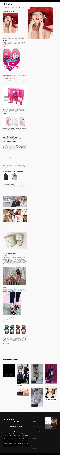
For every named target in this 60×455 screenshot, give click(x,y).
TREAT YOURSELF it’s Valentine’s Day (51, 399)
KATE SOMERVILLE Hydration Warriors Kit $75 (9, 78)
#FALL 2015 (10, 436)
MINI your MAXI (35, 438)
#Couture (14, 435)
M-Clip (21, 145)
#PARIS (23, 441)
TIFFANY (4, 46)
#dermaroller (19, 392)
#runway (10, 443)
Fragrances (12, 7)
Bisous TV (35, 4)
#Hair (11, 440)
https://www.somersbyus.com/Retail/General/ (9, 317)
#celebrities (19, 433)
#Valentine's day (15, 359)
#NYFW (20, 441)
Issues (39, 4)
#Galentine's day (5, 359)
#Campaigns (15, 433)
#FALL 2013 (5, 436)
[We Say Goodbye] (56, 14)
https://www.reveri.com (6, 343)
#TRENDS (5, 446)
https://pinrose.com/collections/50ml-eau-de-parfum (13, 138)
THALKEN (4, 226)
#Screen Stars (15, 443)
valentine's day (20, 7)
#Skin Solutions (19, 394)
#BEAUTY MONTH (9, 433)
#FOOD (26, 438)
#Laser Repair (19, 393)
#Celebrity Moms (24, 433)
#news (5, 441)
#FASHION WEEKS (18, 436)
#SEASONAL (19, 443)
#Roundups (10, 359)
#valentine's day (15, 446)
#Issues (26, 440)
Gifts (16, 7)
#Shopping (23, 443)
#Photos (26, 441)
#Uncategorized (9, 446)
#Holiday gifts (22, 440)
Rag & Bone (33, 385)
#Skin (27, 443)
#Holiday (18, 440)
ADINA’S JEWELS (5, 191)
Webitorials (31, 4)
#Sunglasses (19, 382)
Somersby (9, 289)
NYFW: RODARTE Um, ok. (35, 408)
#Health (14, 440)
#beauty (5, 433)
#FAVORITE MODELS (15, 438)
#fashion (13, 436)
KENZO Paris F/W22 (35, 448)
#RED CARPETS (6, 443)
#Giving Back (8, 440)
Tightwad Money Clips (13, 148)
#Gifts (4, 440)
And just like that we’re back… (36, 445)
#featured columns (22, 438)
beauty (4, 7)
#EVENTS (26, 435)
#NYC (17, 441)
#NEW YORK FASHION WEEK (11, 441)
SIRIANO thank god (35, 441)
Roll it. (18, 397)
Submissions (43, 4)
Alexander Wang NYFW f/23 (50, 385)
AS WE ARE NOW (5, 255)
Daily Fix (26, 4)
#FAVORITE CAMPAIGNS (7, 438)
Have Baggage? (19, 385)
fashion (7, 7)
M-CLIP (3, 143)
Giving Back (20, 186)
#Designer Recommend (20, 435)
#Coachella (10, 435)
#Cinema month (6, 435)
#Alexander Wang (48, 381)
